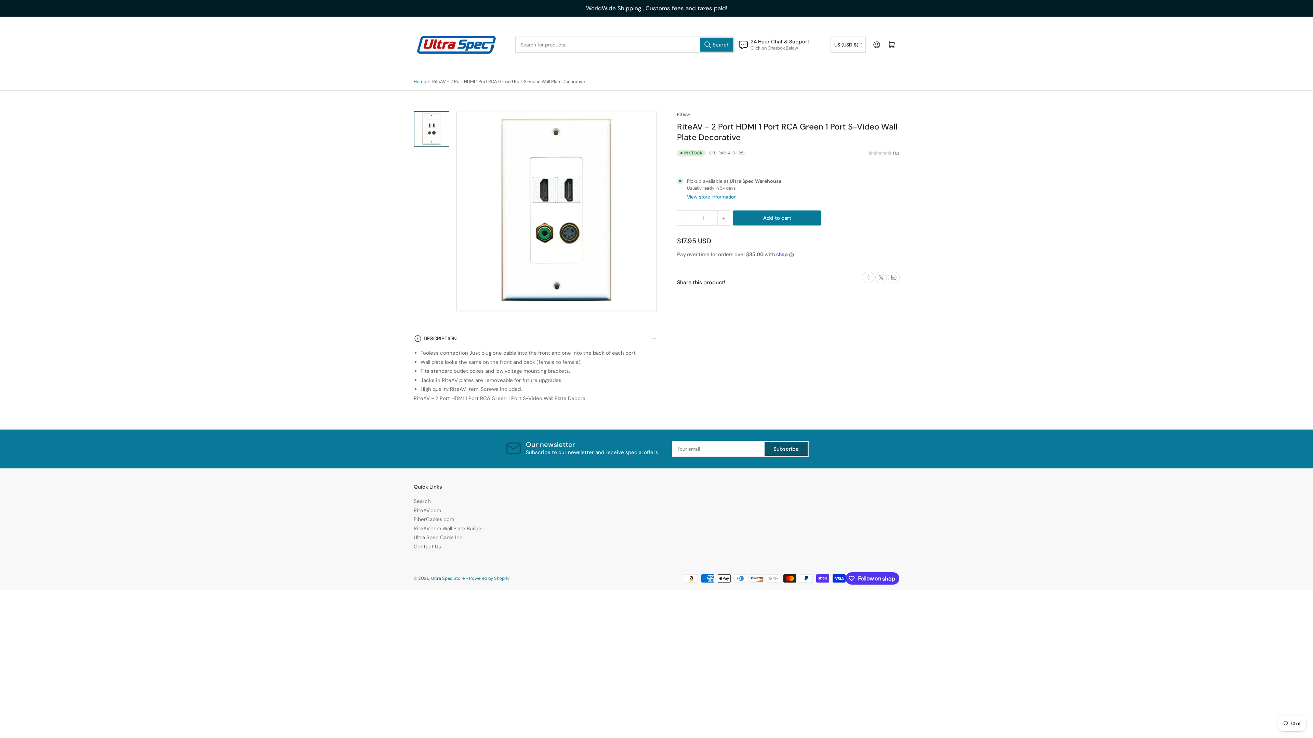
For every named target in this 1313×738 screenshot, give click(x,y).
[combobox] (624, 45)
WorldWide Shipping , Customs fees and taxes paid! (656, 8)
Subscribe (786, 449)
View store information (712, 197)
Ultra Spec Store (448, 578)
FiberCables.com (434, 519)
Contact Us (427, 546)
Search (422, 501)
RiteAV (684, 114)
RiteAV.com (427, 510)
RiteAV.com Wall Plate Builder (448, 528)
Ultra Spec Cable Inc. (439, 537)
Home (420, 81)
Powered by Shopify (489, 578)
